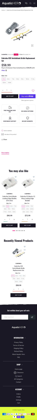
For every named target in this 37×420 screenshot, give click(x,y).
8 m (17, 79)
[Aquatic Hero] (11, 3)
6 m (8, 79)
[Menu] (34, 3)
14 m (9, 82)
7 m (13, 79)
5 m (4, 79)
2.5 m (27, 206)
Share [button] (5, 139)
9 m (22, 79)
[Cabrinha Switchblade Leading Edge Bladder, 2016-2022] (9, 183)
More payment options (27, 100)
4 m (4, 206)
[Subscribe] (32, 317)
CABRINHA (9, 193)
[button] (14, 230)
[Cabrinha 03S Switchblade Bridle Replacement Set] (18, 253)
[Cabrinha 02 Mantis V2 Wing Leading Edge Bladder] (28, 183)
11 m (32, 79)
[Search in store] (30, 3)
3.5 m (23, 209)
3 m (32, 206)
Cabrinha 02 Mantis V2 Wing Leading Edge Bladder (27, 199)
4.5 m (31, 209)
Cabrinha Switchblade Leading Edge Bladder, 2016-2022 (9, 199)
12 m (4, 82)
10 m (27, 79)
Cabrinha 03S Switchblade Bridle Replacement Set (18, 268)
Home (3, 10)
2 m (23, 206)
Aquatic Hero (20, 410)
